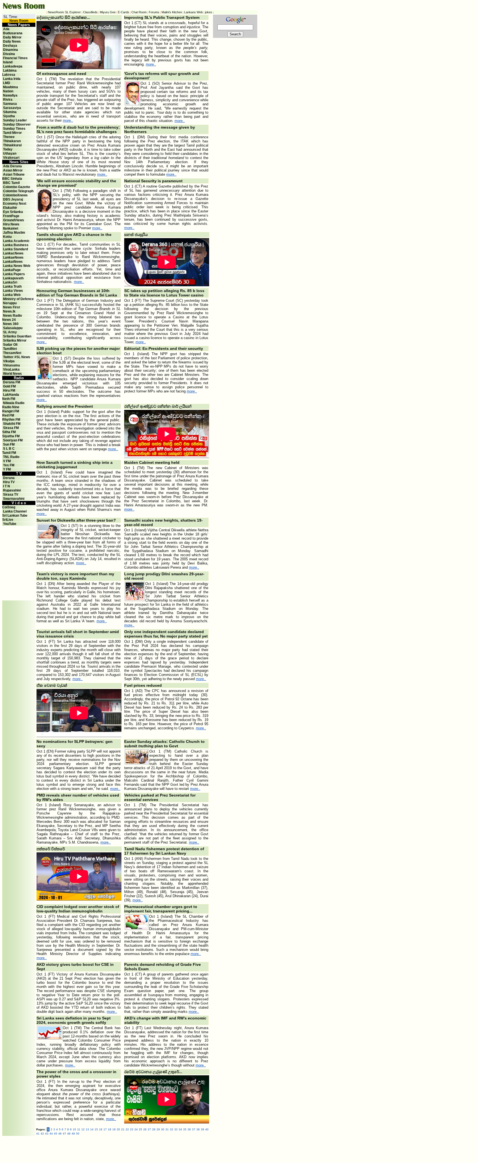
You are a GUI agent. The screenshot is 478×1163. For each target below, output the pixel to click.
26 (145, 1129)
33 (176, 1129)
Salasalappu (12, 328)
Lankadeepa (12, 66)
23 (131, 1129)
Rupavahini (12, 490)
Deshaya (10, 46)
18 (109, 1129)
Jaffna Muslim (14, 233)
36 (189, 1129)
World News (12, 374)
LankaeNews (13, 257)
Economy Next (14, 203)
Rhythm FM (11, 420)
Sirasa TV (10, 494)
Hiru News (11, 224)
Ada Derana (12, 166)
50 (77, 1133)
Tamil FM (9, 453)
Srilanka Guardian (17, 336)
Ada (6, 29)
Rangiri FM (10, 411)
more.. (151, 64)
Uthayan (9, 153)
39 (202, 1129)
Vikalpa (9, 361)
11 (78, 1129)
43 (46, 1133)
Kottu (7, 237)
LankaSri (10, 282)
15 (96, 1129)
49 (73, 1133)
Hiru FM (9, 390)
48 (69, 1133)
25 (140, 1129)
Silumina (10, 112)
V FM (7, 461)
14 (91, 1129)
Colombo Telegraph (18, 191)
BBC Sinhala (12, 179)
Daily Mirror (12, 37)
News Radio (12, 316)
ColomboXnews (15, 195)
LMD (6, 83)
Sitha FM (9, 432)
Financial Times (15, 58)
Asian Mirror (13, 170)
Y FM (7, 469)
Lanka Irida (11, 79)
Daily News (12, 41)
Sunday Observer (17, 124)
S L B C (9, 449)
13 (87, 1129)
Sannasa (10, 104)
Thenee (9, 137)
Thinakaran (12, 141)
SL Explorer (73, 12)
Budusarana (12, 33)
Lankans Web (193, 12)
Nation (8, 91)
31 (167, 1129)
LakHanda (11, 395)
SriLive (7, 520)
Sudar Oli (10, 345)
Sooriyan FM (13, 440)
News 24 (9, 320)
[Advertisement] (18, 538)
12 (83, 1129)
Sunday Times (14, 129)
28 (153, 1129)
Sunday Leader (15, 120)
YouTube (9, 524)
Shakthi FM (11, 424)
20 (118, 1129)
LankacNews (13, 253)
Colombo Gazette (16, 187)
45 (55, 1133)
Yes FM (8, 465)
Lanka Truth (12, 286)
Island (7, 62)
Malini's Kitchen (172, 12)
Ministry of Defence (18, 299)
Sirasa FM (11, 428)
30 (162, 1129)
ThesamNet (12, 353)
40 (207, 1129)
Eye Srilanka (13, 212)
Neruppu (10, 303)
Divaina (9, 54)
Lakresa (8, 75)
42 (42, 1133)
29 (158, 1129)
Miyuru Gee (108, 12)
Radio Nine (10, 407)
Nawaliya (10, 95)
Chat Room (139, 12)
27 (149, 1129)
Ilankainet (10, 228)
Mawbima (10, 87)
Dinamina (10, 50)
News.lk (9, 311)
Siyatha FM (11, 436)
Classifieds (90, 12)
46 (60, 1133)
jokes (208, 12)
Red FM (8, 415)
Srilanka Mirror (15, 340)
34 (180, 1129)
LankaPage (12, 270)
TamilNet (10, 349)
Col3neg (8, 507)
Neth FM (8, 399)
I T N (6, 486)
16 (100, 1129)
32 (171, 1129)
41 (38, 1133)
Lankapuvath (13, 278)
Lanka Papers (14, 274)
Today (7, 149)
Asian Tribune (14, 174)
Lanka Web (11, 295)
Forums (154, 12)
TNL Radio (11, 457)
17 (105, 1129)
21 (122, 1129)
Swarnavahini (13, 499)
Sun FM (9, 444)
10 (74, 1129)
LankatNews (13, 262)
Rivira (7, 100)
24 (136, 1129)
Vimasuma (11, 365)
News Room (18, 21)
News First (11, 307)
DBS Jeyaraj (13, 199)
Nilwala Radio (13, 403)
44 (51, 1133)
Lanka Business (15, 245)
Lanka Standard (15, 249)
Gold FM (9, 386)
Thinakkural (12, 145)
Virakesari (11, 158)
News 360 (11, 324)
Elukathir (10, 208)
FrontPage (11, 216)
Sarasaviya (12, 108)
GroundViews (13, 220)
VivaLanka (11, 369)
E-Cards (123, 12)
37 (193, 1129)
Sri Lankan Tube (14, 515)
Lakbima (10, 70)
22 (127, 1129)
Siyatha (9, 116)
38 (198, 1129)
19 (114, 1129)
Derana (8, 478)
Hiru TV (9, 482)
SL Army (10, 332)
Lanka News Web (16, 266)
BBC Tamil (11, 183)
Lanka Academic (16, 241)
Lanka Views (13, 291)
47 (64, 1133)
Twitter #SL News (16, 357)
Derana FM (11, 382)
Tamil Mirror (12, 133)
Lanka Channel (15, 511)
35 (184, 1129)
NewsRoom (56, 12)
